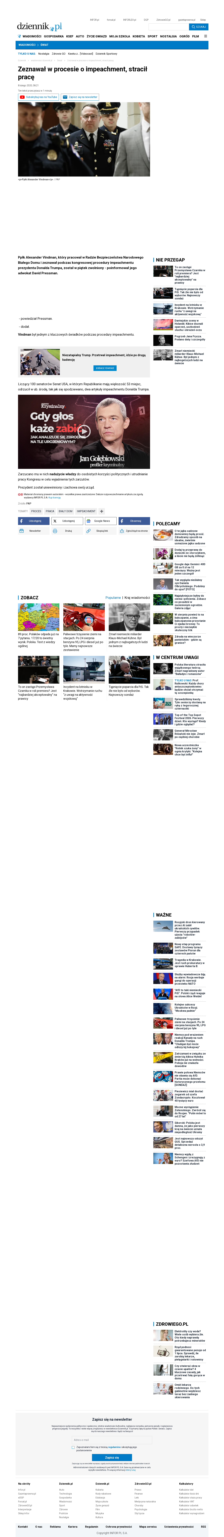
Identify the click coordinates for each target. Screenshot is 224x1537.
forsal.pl (111, 20)
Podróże (63, 1513)
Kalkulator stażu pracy (190, 1497)
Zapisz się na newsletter (83, 97)
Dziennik (22, 60)
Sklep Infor (23, 1513)
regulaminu (114, 1447)
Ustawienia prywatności (178, 1526)
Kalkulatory (186, 1483)
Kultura (99, 1517)
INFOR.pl (94, 20)
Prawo (138, 1489)
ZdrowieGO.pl (163, 20)
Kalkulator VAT (186, 1501)
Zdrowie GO (58, 53)
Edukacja (100, 1497)
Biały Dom (65, 511)
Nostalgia (43, 53)
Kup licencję (55, 497)
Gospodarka (65, 1497)
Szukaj (201, 26)
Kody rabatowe (103, 1493)
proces (36, 511)
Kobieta (99, 1489)
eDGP (21, 1497)
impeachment (86, 511)
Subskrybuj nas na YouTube (41, 97)
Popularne (113, 598)
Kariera (72, 1526)
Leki (137, 1497)
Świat (45, 44)
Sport (62, 1505)
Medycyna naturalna (145, 1501)
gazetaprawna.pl (186, 20)
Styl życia (139, 1513)
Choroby (139, 1505)
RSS (203, 1526)
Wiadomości (27, 44)
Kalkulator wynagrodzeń (191, 1513)
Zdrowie (63, 1509)
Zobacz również (105, 368)
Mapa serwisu (148, 1526)
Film (98, 1509)
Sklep (203, 20)
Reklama (55, 1526)
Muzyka (100, 1513)
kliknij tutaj (131, 1470)
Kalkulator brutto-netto (191, 1509)
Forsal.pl (22, 1501)
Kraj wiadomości (137, 598)
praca (50, 511)
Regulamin (91, 1526)
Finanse (139, 1493)
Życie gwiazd (102, 1505)
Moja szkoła (102, 1501)
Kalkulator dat (186, 1489)
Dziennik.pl (66, 1483)
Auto (61, 1489)
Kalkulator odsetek (188, 1505)
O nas (38, 1526)
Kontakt (23, 1526)
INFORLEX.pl (129, 20)
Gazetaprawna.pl (27, 1493)
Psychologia (141, 1509)
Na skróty (24, 1483)
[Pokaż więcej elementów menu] (205, 36)
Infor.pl (21, 1489)
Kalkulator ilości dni (189, 1493)
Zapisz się (112, 1457)
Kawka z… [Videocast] (80, 53)
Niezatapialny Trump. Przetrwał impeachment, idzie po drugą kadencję (104, 357)
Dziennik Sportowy (106, 53)
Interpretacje (24, 1509)
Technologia (65, 1493)
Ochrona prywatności (119, 1526)
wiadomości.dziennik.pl (41, 60)
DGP (146, 20)
